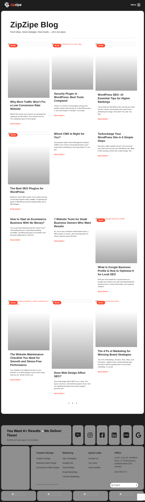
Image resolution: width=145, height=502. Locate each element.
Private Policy (55, 484)
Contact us (93, 458)
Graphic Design (43, 458)
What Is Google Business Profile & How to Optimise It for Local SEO (116, 271)
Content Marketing (71, 476)
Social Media (68, 467)
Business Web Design (46, 463)
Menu (133, 5)
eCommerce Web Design (47, 467)
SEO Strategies (70, 458)
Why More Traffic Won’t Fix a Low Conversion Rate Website (27, 105)
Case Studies (94, 467)
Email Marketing (70, 472)
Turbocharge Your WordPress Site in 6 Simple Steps (115, 137)
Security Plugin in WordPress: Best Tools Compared (69, 97)
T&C (51, 484)
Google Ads (68, 463)
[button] (124, 485)
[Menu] (138, 5)
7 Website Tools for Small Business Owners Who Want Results (72, 223)
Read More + (15, 124)
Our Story (92, 463)
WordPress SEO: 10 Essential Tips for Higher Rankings (114, 98)
